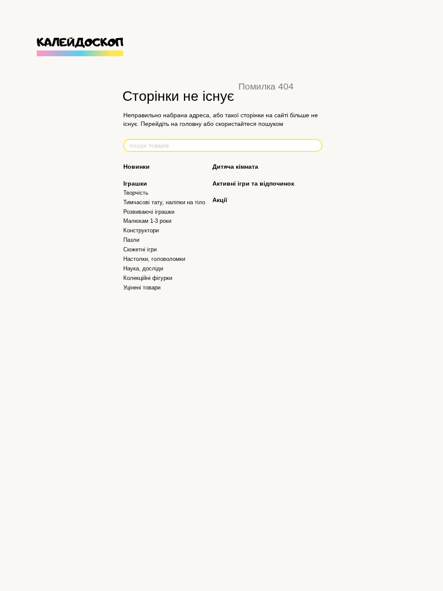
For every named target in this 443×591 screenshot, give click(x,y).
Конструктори (141, 230)
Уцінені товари (142, 287)
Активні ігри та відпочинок (253, 183)
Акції (219, 199)
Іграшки (135, 183)
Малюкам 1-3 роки (147, 221)
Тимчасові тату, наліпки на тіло (164, 202)
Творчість (135, 193)
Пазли (131, 240)
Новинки (136, 166)
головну (191, 123)
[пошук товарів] (315, 145)
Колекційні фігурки (147, 278)
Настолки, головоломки (154, 259)
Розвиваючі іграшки (148, 212)
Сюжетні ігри (140, 249)
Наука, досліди (143, 268)
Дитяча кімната (235, 166)
